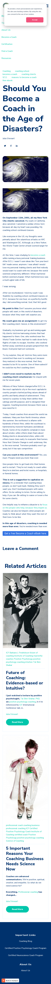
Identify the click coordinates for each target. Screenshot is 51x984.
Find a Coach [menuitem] (7, 51)
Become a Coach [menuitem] (8, 37)
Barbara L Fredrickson (19, 652)
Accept (34, 20)
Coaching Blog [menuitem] (25, 941)
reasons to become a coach (24, 77)
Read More (17, 722)
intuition (29, 662)
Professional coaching (28, 892)
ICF (7, 652)
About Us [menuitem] (5, 30)
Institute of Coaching (23, 655)
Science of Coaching (15, 840)
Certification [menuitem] (6, 44)
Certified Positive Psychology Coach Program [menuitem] (25, 948)
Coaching (7, 71)
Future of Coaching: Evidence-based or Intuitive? (24, 680)
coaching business (31, 825)
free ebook (8, 80)
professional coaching (16, 828)
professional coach (14, 825)
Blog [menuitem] (3, 16)
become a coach (10, 74)
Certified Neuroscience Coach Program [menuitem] (25, 955)
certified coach (21, 834)
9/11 (5, 77)
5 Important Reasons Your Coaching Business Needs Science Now (25, 859)
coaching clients (29, 74)
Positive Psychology (23, 659)
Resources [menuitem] (6, 58)
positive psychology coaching (22, 701)
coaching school (22, 71)
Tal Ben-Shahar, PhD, (30, 698)
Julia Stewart (9, 138)
